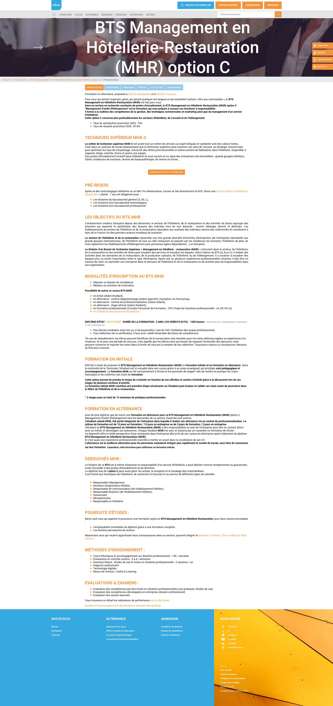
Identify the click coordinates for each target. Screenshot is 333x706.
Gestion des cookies (229, 682)
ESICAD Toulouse (166, 94)
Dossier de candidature (172, 631)
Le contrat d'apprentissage (118, 635)
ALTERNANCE (92, 15)
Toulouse (55, 635)
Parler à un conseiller (198, 5)
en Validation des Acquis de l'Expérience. (116, 311)
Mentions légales (228, 674)
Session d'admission (170, 635)
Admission (128, 87)
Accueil (6, 79)
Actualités (157, 87)
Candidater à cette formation (166, 172)
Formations (65, 15)
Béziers (54, 626)
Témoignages (174, 87)
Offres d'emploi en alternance (120, 631)
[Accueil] (54, 14)
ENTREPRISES (136, 15)
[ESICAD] (56, 5)
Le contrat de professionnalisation (122, 639)
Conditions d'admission (172, 626)
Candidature (253, 5)
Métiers (150, 15)
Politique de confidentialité (232, 678)
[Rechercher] (278, 14)
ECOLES (78, 15)
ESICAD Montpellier (139, 94)
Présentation (94, 87)
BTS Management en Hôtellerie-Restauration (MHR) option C (65, 79)
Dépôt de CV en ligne (116, 626)
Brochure (273, 5)
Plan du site (225, 670)
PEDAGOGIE (121, 15)
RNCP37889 (114, 321)
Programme (112, 87)
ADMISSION (106, 15)
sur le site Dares (160, 600)
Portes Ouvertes (228, 5)
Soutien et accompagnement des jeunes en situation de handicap (123, 605)
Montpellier (56, 631)
